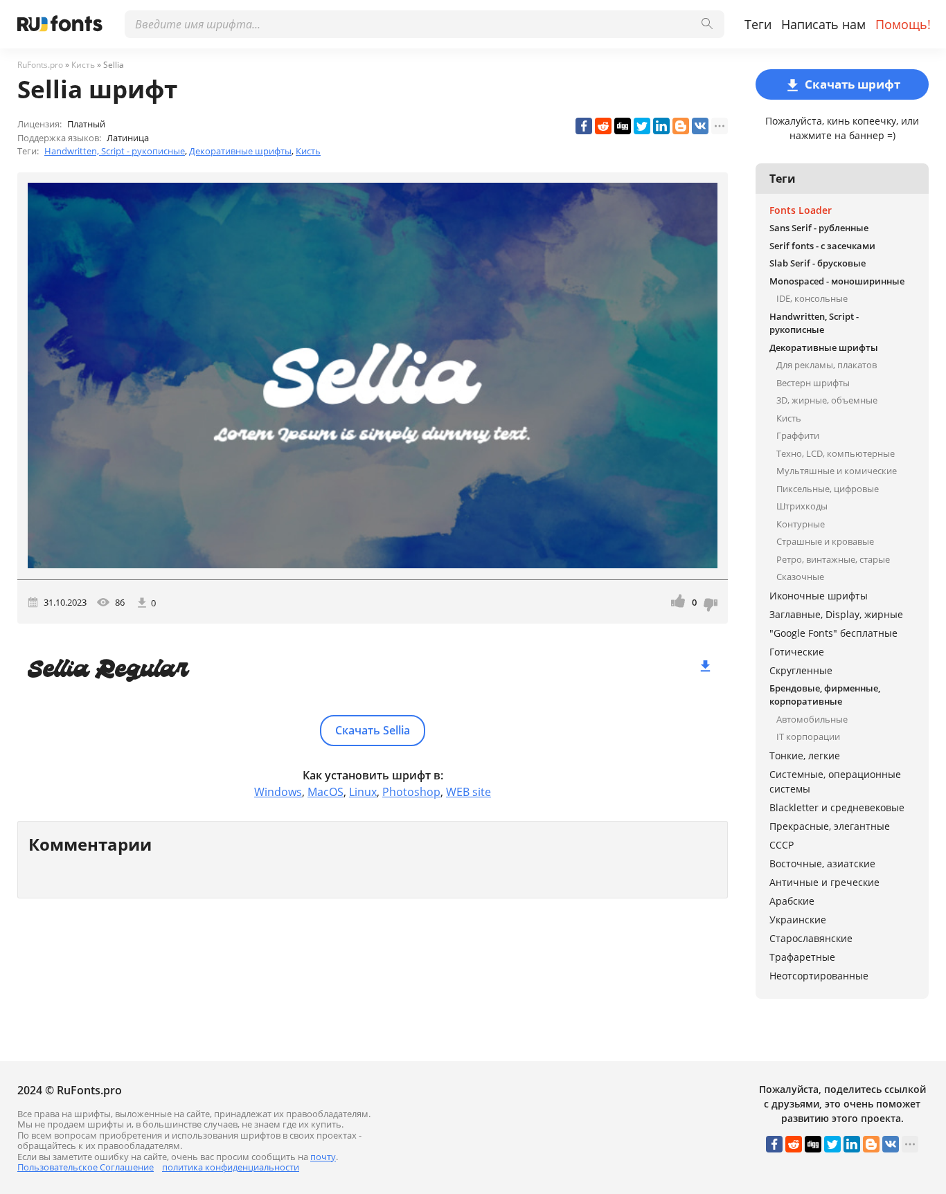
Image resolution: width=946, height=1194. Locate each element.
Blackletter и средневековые (836, 807)
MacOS (325, 791)
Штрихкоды (802, 506)
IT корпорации (808, 736)
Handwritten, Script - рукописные (114, 151)
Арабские (791, 900)
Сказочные (800, 576)
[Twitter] (642, 126)
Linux (363, 791)
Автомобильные (812, 719)
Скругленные (800, 670)
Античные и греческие (824, 882)
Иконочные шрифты (818, 595)
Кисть (308, 151)
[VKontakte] (700, 126)
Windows (278, 791)
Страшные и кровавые (825, 541)
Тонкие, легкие (804, 755)
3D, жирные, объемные (826, 400)
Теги (757, 24)
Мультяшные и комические (836, 470)
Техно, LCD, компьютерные (835, 453)
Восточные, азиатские (822, 863)
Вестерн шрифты (813, 383)
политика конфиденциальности (230, 1167)
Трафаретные (802, 957)
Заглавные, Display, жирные (836, 614)
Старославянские (811, 938)
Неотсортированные (818, 975)
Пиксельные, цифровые (827, 488)
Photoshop (411, 791)
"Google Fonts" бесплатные (833, 633)
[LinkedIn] (661, 126)
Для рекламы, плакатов (826, 365)
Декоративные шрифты (240, 151)
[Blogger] (680, 126)
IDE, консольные (812, 298)
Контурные (800, 524)
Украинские (797, 919)
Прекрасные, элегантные (829, 826)
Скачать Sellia (372, 730)
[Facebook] (583, 126)
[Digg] (622, 126)
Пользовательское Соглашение (85, 1167)
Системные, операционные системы (835, 781)
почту (323, 1156)
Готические (796, 651)
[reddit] (603, 126)
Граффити (797, 435)
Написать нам (823, 24)
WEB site (468, 791)
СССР (781, 844)
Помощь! (903, 24)
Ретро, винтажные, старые (833, 559)
